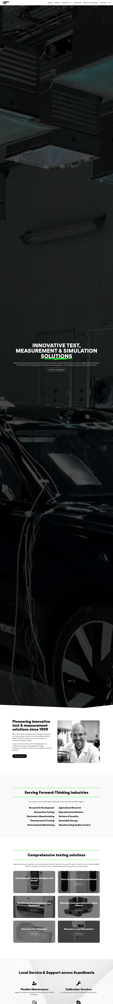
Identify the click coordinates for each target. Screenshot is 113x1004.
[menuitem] (109, 2)
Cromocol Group (24, 744)
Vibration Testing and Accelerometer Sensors (79, 904)
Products (77, 3)
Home (50, 3)
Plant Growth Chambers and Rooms (79, 879)
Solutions (65, 3)
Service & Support (90, 3)
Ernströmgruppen (38, 744)
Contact (103, 3)
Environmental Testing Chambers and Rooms (34, 879)
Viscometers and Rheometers (79, 929)
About (57, 3)
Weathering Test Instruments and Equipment (34, 904)
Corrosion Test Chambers (34, 929)
